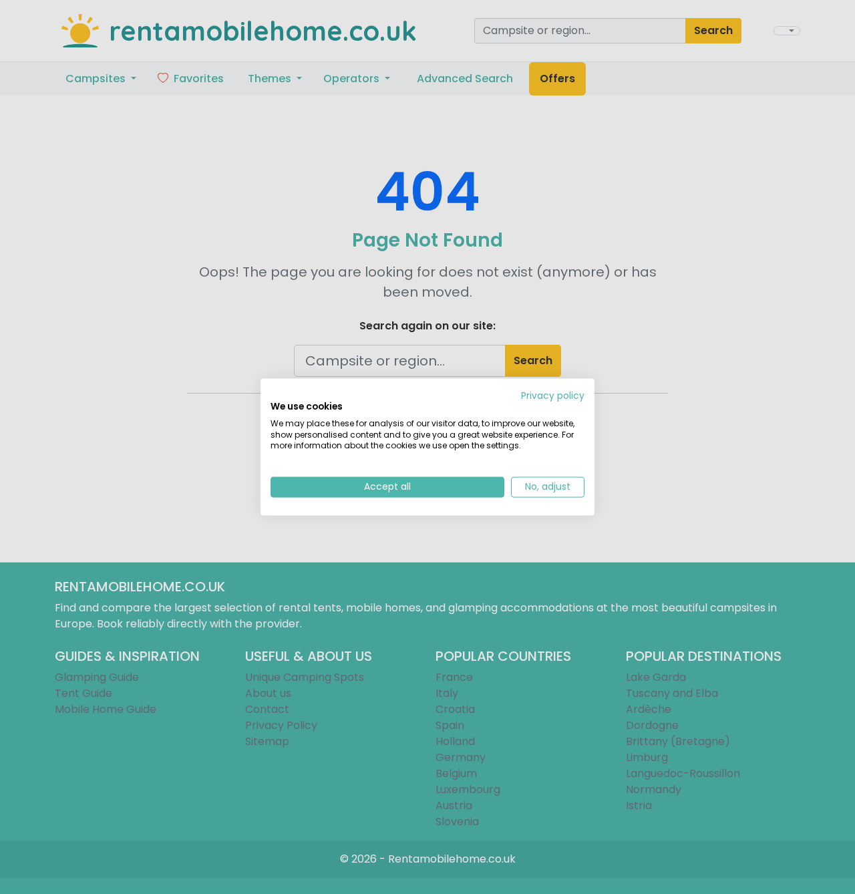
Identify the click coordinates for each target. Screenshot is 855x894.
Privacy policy (552, 396)
